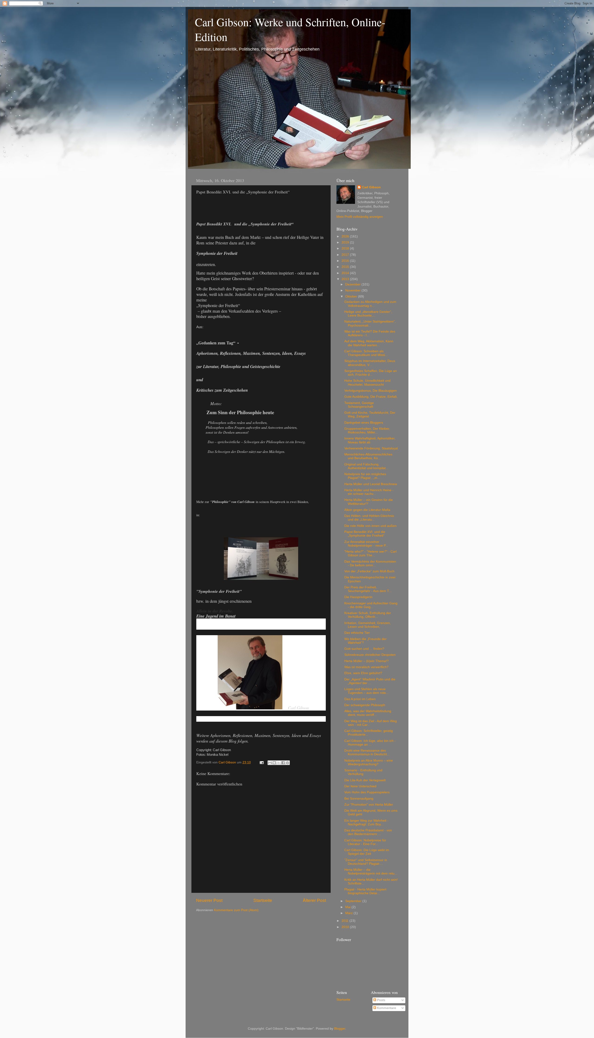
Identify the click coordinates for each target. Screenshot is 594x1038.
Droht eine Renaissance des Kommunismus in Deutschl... (367, 752)
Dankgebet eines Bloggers (363, 422)
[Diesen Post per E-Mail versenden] (270, 762)
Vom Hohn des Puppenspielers (367, 792)
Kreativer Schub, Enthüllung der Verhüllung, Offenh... (367, 614)
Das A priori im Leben (360, 699)
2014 (346, 273)
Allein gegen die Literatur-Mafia (367, 510)
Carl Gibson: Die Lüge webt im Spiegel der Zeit (366, 851)
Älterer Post (314, 900)
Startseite (262, 900)
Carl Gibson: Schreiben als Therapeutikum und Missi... (366, 353)
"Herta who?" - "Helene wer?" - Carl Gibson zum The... (370, 553)
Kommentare (386, 1008)
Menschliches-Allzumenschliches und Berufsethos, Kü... (368, 456)
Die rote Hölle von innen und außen (370, 526)
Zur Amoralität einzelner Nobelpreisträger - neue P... (366, 543)
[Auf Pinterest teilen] (287, 762)
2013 (346, 279)
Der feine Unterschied (360, 786)
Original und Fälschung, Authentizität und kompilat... (366, 466)
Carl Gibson (371, 187)
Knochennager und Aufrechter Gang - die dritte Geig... (370, 605)
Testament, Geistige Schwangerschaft (359, 404)
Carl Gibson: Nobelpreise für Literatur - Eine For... (365, 842)
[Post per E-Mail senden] (261, 762)
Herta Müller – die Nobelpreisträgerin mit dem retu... (370, 871)
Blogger (339, 1028)
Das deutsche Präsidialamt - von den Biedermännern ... (368, 832)
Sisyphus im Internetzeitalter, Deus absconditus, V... (369, 362)
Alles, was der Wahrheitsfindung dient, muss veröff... (367, 713)
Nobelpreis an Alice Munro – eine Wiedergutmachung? (368, 762)
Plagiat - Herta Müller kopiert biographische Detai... (365, 891)
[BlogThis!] (274, 762)
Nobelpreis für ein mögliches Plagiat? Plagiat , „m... (365, 476)
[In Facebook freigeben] (283, 762)
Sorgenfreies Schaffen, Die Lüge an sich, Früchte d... (370, 372)
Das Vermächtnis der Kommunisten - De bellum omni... (370, 563)
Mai (348, 907)
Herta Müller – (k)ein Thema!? (366, 661)
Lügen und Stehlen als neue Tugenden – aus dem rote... (366, 691)
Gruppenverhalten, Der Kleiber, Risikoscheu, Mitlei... (367, 430)
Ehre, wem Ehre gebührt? (363, 673)
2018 (346, 248)
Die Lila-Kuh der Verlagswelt (365, 780)
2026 (346, 236)
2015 (346, 267)
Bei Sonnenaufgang (358, 798)
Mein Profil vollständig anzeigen (359, 216)
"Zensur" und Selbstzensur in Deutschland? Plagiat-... (365, 861)
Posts (380, 1000)
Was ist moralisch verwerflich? (366, 667)
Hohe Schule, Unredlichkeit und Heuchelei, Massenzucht (367, 382)
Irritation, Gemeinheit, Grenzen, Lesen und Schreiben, (367, 624)
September (353, 901)
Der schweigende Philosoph (364, 705)
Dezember (353, 284)
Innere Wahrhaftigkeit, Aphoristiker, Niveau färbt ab (369, 440)
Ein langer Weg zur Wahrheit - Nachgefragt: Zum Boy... (366, 822)
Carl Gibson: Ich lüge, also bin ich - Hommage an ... (370, 742)
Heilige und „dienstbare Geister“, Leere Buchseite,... (368, 313)
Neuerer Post (209, 900)
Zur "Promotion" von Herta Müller (368, 804)
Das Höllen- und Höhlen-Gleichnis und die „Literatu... (369, 517)
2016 (346, 261)
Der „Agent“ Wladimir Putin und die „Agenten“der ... (369, 681)
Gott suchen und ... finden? (364, 648)
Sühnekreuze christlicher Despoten (370, 655)
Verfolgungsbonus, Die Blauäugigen (370, 390)
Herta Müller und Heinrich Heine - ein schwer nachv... (369, 492)
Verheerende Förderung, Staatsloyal (371, 448)
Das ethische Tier (357, 632)
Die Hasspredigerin (358, 597)
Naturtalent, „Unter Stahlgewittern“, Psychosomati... (370, 323)
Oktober (351, 296)
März (349, 913)
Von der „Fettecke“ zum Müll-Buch (369, 571)
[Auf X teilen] (278, 762)
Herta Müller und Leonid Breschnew (370, 484)
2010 (346, 927)
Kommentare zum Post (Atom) (236, 910)
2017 (346, 254)
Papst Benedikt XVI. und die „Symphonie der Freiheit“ (364, 533)
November (353, 290)
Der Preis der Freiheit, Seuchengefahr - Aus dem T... (368, 589)
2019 (346, 242)
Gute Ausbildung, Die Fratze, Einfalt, (370, 396)
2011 (345, 921)
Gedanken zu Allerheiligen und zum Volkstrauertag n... (370, 303)
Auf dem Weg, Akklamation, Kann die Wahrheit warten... (368, 343)
